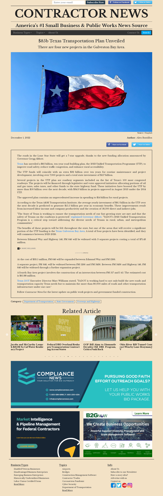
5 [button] (60, 356)
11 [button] (83, 356)
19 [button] (114, 356)
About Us (53, 32)
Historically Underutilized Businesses (31, 478)
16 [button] (102, 356)
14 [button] (95, 356)
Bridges (66, 472)
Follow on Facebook (121, 2)
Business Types (21, 32)
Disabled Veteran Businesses (27, 469)
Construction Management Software (79, 475)
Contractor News (81, 13)
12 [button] (87, 356)
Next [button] (156, 334)
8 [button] (72, 356)
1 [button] (45, 356)
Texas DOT (23, 280)
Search (146, 32)
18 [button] (110, 356)
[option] (27, 333)
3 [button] (53, 356)
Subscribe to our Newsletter (124, 472)
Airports (66, 469)
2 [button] (49, 356)
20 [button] (118, 356)
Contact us (115, 481)
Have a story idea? (119, 475)
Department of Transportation (76, 487)
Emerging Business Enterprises (28, 475)
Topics (39, 32)
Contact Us (133, 32)
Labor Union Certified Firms (27, 481)
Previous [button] (7, 334)
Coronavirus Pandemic (73, 481)
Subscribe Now (95, 2)
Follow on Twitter (145, 2)
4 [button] (56, 356)
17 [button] (106, 356)
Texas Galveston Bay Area (70, 231)
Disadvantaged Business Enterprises (31, 472)
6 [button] (64, 356)
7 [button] (68, 356)
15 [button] (98, 356)
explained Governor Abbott (86, 217)
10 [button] (79, 356)
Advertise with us (119, 478)
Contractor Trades (71, 478)
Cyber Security (69, 484)
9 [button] (75, 356)
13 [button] (91, 356)
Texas (20, 164)
